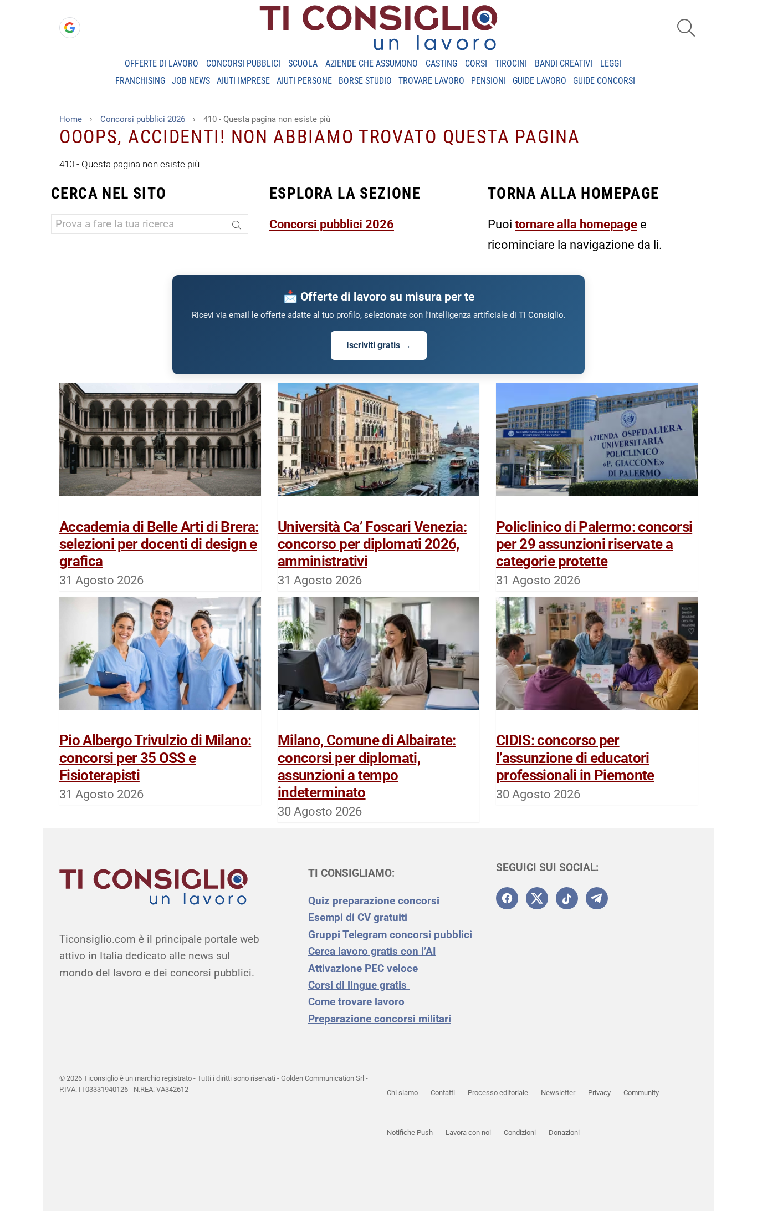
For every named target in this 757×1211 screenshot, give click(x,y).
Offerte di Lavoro (161, 63)
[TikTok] (567, 898)
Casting (441, 63)
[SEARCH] (686, 28)
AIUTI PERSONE (304, 80)
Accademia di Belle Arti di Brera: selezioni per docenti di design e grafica (159, 543)
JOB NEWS (191, 80)
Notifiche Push (410, 1132)
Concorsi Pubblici (243, 63)
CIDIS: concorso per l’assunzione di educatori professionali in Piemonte (575, 757)
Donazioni (564, 1132)
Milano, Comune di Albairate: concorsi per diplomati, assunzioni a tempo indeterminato (367, 766)
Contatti (443, 1092)
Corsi (476, 63)
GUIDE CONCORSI (604, 80)
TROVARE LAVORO (431, 80)
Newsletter (558, 1092)
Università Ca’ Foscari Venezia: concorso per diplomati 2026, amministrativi (372, 543)
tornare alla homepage (576, 224)
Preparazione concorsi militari (379, 1018)
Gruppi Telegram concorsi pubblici (390, 934)
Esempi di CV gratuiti (357, 917)
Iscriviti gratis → (378, 345)
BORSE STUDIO (365, 80)
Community (641, 1092)
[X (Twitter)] (537, 898)
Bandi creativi (563, 63)
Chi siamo (402, 1092)
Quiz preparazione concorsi (373, 900)
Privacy (599, 1092)
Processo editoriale (498, 1092)
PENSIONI (488, 80)
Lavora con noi (468, 1132)
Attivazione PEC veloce (363, 968)
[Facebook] (507, 898)
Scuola (303, 63)
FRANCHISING (140, 80)
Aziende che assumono (371, 63)
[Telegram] (597, 898)
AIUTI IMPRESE (243, 80)
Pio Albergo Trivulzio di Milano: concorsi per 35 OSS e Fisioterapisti (155, 757)
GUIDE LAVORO (539, 80)
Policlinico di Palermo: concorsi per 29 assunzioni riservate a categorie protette (594, 543)
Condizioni (520, 1132)
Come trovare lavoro (356, 1001)
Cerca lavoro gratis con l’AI (372, 951)
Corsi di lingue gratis (359, 985)
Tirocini (511, 63)
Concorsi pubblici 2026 (331, 224)
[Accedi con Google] (69, 27)
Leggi (610, 63)
